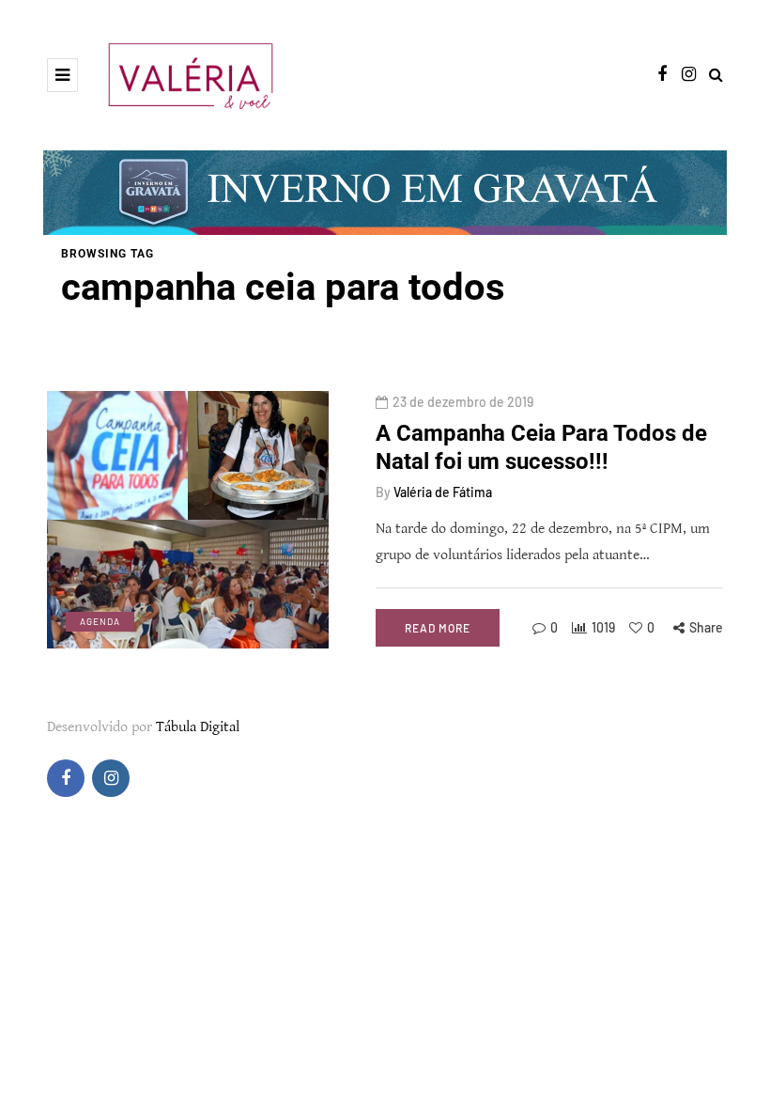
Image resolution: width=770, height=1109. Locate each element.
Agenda (100, 621)
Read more (437, 627)
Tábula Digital (197, 727)
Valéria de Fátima (442, 492)
